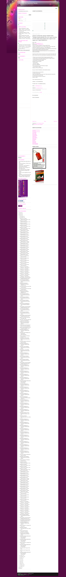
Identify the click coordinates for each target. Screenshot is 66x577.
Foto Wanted (34, 132)
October (21, 555)
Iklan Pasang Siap (35, 143)
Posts (20, 18)
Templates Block (29, 574)
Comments (21, 20)
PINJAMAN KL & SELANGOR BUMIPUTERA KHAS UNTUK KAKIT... (25, 339)
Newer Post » (34, 121)
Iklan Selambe (34, 134)
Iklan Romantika (34, 135)
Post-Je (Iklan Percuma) (36, 131)
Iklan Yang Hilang (35, 144)
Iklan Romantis (34, 137)
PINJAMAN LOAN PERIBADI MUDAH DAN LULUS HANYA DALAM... (24, 347)
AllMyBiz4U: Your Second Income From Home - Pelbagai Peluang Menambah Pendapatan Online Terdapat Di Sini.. (25, 175)
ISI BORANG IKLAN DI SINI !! (23, 11)
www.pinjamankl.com (40, 44)
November (21, 217)
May (20, 561)
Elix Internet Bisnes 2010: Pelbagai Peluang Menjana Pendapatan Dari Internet (24, 170)
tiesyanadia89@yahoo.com (39, 43)
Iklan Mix (33, 140)
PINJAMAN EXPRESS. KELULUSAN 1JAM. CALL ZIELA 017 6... (25, 417)
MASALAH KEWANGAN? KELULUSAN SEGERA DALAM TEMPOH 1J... (25, 397)
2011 (20, 567)
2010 (20, 568)
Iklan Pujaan (34, 141)
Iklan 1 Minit (34, 133)
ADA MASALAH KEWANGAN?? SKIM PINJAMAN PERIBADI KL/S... (24, 304)
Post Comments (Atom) (40, 123)
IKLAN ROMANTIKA (27, 3)
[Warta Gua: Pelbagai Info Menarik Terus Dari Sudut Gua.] (18, 24)
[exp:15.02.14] (44, 25)
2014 (20, 212)
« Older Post (55, 121)
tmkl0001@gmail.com (38, 85)
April (20, 562)
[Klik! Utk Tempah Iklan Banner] (49, 8)
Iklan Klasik (34, 142)
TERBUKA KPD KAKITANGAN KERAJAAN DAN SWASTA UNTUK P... (24, 322)
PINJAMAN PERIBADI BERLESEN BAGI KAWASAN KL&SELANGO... (25, 381)
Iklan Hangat (34, 139)
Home (45, 121)
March (21, 563)
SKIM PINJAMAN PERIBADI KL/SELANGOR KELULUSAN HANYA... (25, 281)
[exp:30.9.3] (19, 157)
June (21, 560)
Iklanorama (34, 138)
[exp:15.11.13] (47, 8)
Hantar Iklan (34, 136)
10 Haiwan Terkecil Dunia (23, 30)
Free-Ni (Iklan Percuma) (36, 130)
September (21, 556)
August (21, 557)
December (21, 216)
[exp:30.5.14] (44, 23)
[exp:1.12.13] (48, 8)
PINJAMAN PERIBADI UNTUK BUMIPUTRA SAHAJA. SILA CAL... (24, 413)
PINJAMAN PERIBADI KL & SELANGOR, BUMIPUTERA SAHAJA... (24, 330)
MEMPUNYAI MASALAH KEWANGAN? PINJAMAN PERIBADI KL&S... (24, 284)
